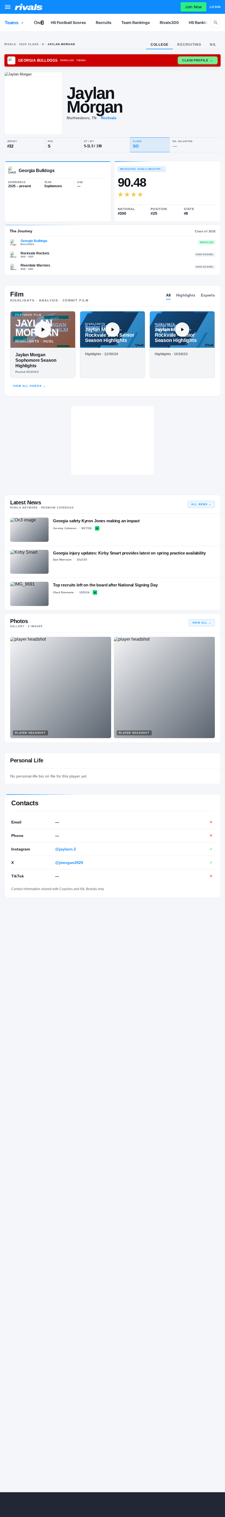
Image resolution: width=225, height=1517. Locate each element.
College (159, 45)
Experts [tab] (208, 295)
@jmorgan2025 (69, 862)
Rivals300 (169, 22)
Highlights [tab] (185, 295)
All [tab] (168, 295)
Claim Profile (197, 60)
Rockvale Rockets (35, 253)
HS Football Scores (68, 22)
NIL (213, 45)
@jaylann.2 (65, 849)
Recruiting (189, 45)
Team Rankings (135, 22)
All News (201, 504)
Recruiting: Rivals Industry (141, 169)
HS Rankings (200, 22)
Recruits (103, 22)
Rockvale (108, 118)
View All (201, 622)
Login (215, 7)
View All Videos (29, 385)
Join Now (193, 6)
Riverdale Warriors (35, 265)
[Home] (29, 7)
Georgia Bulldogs (34, 241)
